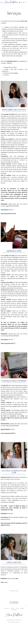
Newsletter (14, 609)
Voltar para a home (14, 590)
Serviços (14, 13)
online (16, 73)
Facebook (21, 2)
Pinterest (25, 2)
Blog (17, 608)
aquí (17, 578)
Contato (22, 608)
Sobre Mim (6, 608)
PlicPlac (17, 622)
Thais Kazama (18, 620)
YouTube (19, 2)
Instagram (23, 2)
